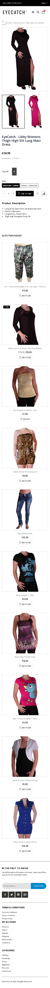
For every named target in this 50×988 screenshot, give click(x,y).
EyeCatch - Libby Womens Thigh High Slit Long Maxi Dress (21, 140)
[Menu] (33, 12)
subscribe (38, 886)
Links (44, 3)
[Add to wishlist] (37, 193)
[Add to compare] (44, 193)
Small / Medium (29, 185)
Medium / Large (11, 185)
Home (3, 21)
